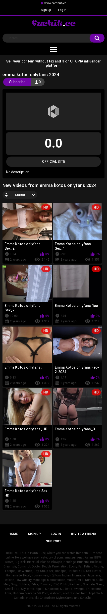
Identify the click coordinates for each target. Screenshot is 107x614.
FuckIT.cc (48, 606)
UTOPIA (76, 61)
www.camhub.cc (55, 3)
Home (13, 534)
